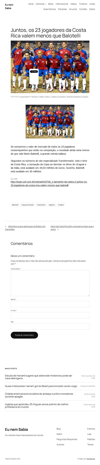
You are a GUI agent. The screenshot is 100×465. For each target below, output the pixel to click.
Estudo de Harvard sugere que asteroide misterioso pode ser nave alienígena (38, 377)
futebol (61, 205)
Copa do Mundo (27, 205)
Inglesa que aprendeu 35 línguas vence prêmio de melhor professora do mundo (37, 405)
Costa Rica (41, 205)
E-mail (14, 310)
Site (12, 322)
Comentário (16, 269)
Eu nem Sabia (9, 6)
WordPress (91, 459)
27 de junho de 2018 (87, 386)
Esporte (35, 96)
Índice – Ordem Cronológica (55, 96)
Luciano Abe (24, 96)
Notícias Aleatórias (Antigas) (77, 96)
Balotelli (15, 205)
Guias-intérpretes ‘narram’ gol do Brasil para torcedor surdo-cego (41, 386)
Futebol (41, 96)
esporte (52, 205)
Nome (13, 299)
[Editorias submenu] (45, 4)
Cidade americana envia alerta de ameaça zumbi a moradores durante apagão (39, 395)
